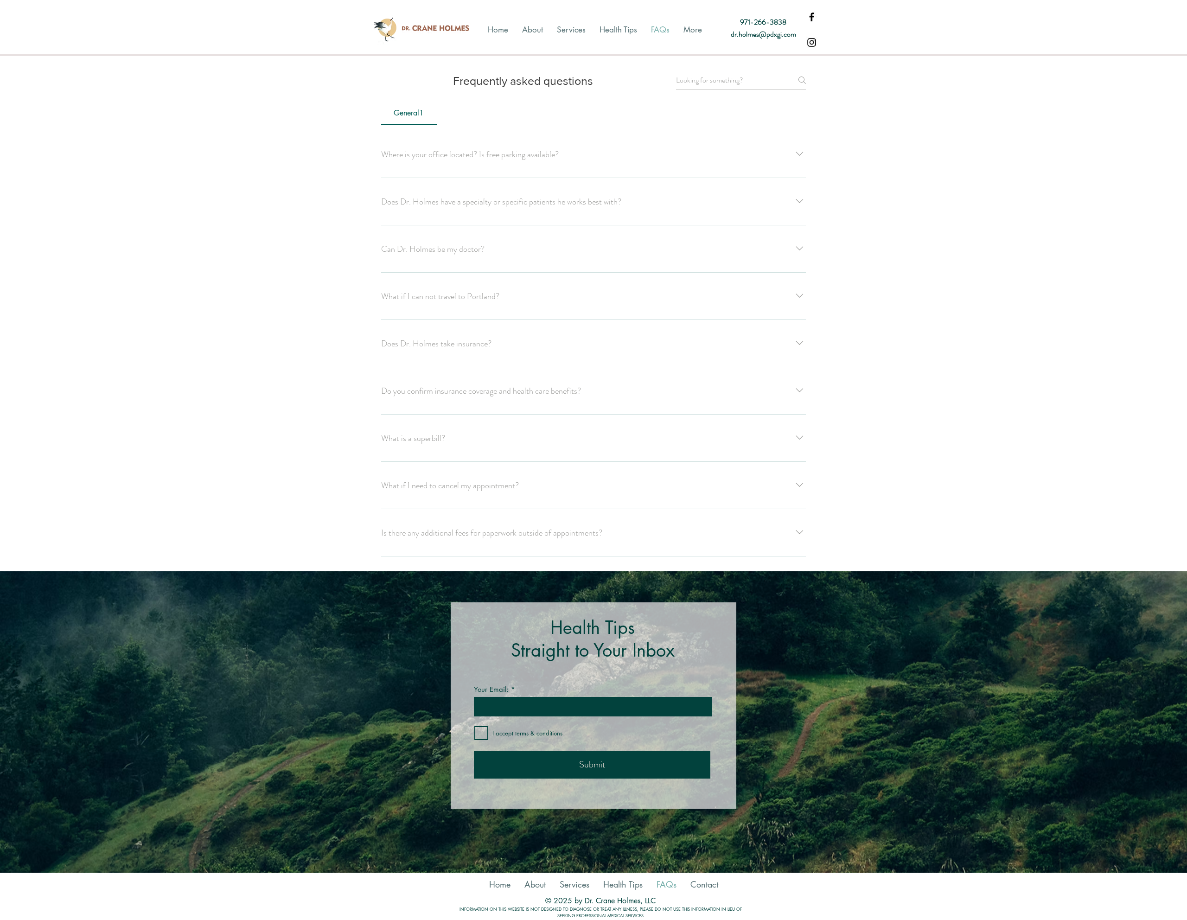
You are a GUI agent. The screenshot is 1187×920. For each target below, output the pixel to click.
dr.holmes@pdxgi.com (763, 34)
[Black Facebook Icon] (811, 17)
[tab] (409, 113)
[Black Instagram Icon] (811, 42)
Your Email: (491, 689)
